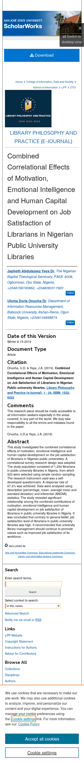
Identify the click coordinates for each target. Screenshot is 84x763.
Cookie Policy (29, 723)
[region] (42, 724)
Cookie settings (23, 718)
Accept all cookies (42, 739)
